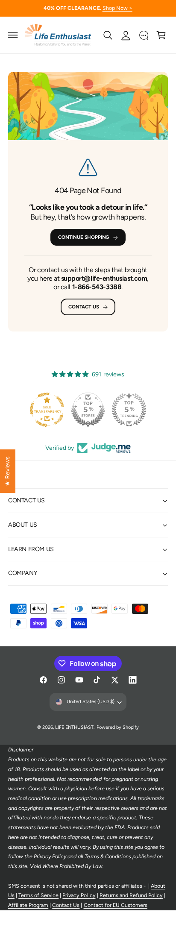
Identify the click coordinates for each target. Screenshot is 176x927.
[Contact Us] (144, 35)
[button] (13, 35)
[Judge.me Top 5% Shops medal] (88, 410)
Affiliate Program (28, 905)
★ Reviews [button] (7, 471)
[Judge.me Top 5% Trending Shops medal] (129, 410)
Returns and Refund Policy (131, 895)
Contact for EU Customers (115, 905)
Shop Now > (117, 8)
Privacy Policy (78, 895)
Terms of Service (38, 895)
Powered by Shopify (118, 727)
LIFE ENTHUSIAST (74, 727)
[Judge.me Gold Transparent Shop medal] (47, 410)
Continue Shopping (83, 237)
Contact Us (83, 307)
